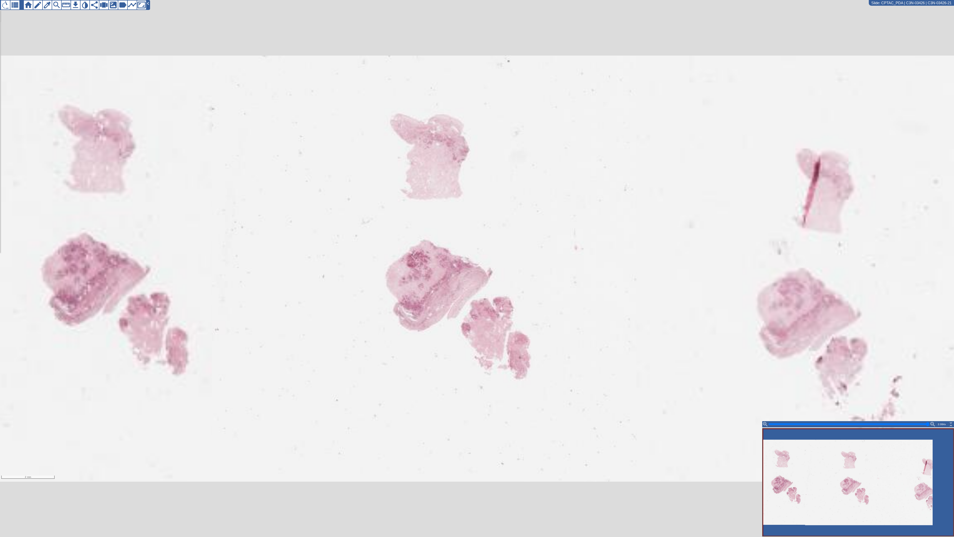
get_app (75, 4)
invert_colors (84, 4)
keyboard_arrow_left (148, 3)
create (37, 4)
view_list (14, 4)
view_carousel (103, 4)
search (56, 4)
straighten (66, 4)
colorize (47, 4)
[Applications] (5, 4)
